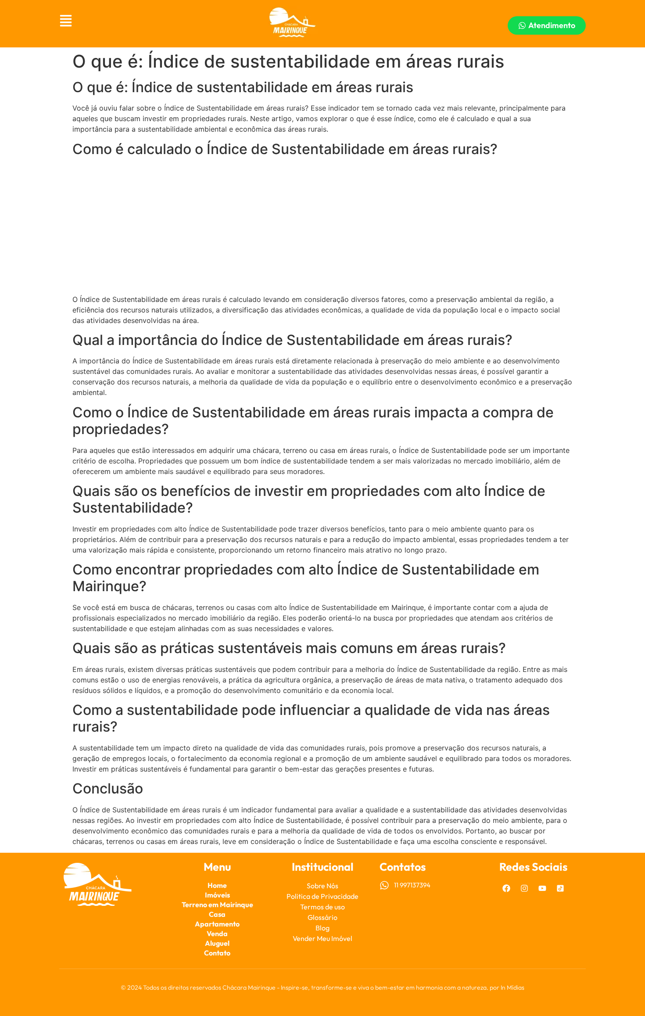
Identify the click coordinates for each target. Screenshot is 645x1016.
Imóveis (217, 894)
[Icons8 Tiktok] (560, 888)
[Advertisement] (322, 226)
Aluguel (217, 943)
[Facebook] (506, 888)
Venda (217, 933)
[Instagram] (524, 888)
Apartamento (217, 923)
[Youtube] (542, 888)
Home (217, 885)
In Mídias (512, 987)
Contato (217, 952)
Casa (217, 914)
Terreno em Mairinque (217, 904)
